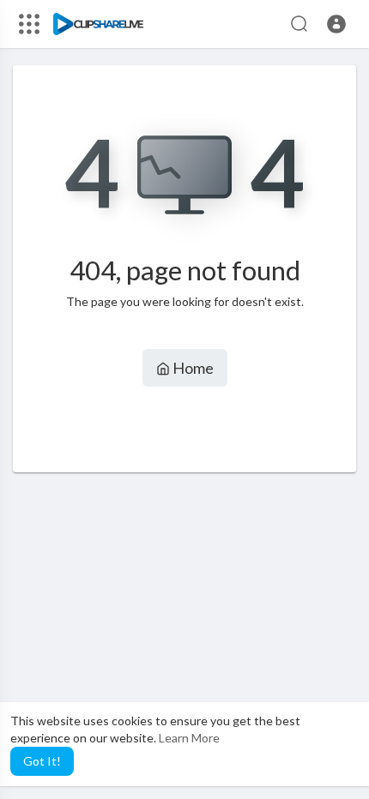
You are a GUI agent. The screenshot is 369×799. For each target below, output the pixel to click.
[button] (336, 24)
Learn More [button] (189, 737)
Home (192, 367)
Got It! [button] (42, 761)
